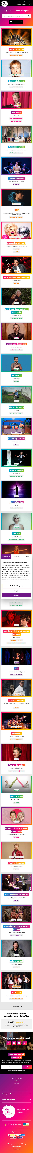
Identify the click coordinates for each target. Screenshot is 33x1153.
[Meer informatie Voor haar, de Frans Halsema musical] (16, 628)
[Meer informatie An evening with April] (16, 238)
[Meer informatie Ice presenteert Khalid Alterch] (16, 271)
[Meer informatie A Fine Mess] (16, 727)
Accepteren (16, 595)
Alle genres (13, 22)
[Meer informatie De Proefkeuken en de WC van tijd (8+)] (16, 922)
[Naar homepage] (4, 4)
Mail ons (16, 1081)
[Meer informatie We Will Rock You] (16, 43)
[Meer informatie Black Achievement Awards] (16, 889)
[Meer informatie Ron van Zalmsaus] (16, 75)
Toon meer (16, 1006)
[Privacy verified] (12, 1124)
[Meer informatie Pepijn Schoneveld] (16, 857)
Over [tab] (27, 556)
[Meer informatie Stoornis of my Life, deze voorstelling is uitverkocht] (16, 172)
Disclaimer (16, 1149)
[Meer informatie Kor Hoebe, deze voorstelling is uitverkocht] (16, 108)
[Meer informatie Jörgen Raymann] (16, 695)
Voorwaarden (16, 1146)
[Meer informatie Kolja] (16, 205)
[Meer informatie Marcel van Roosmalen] (16, 338)
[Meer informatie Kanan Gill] (16, 369)
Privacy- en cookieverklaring (16, 1144)
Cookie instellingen (15, 586)
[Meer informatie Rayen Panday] (16, 496)
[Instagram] (14, 1043)
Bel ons (16, 1083)
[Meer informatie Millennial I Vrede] (16, 141)
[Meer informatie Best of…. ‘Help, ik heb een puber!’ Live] (16, 824)
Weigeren (16, 591)
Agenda (7, 11)
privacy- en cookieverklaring (18, 1070)
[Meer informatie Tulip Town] (16, 987)
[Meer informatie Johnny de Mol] (16, 955)
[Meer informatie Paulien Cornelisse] (16, 759)
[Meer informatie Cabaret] (16, 528)
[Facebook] (9, 1043)
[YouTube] (19, 1043)
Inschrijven (26, 1067)
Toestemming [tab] (6, 556)
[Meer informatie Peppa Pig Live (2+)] (16, 433)
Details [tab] (16, 556)
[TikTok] (25, 1043)
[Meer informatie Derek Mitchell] (16, 791)
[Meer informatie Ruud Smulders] (16, 464)
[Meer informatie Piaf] (16, 663)
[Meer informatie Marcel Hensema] (16, 401)
